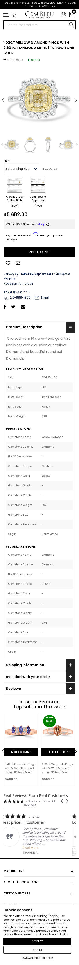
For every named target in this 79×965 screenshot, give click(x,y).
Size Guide (50, 168)
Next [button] (73, 98)
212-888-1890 (20, 297)
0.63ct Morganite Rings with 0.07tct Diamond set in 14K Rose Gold (57, 768)
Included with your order (28, 676)
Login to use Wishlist (8, 262)
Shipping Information (25, 664)
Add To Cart (21, 752)
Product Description (24, 327)
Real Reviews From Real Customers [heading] (35, 795)
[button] (62, 801)
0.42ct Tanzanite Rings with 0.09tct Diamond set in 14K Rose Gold (20, 768)
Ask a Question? (16, 292)
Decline (37, 950)
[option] (39, 98)
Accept (37, 941)
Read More (34, 848)
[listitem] (36, 834)
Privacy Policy (58, 934)
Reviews (13, 688)
